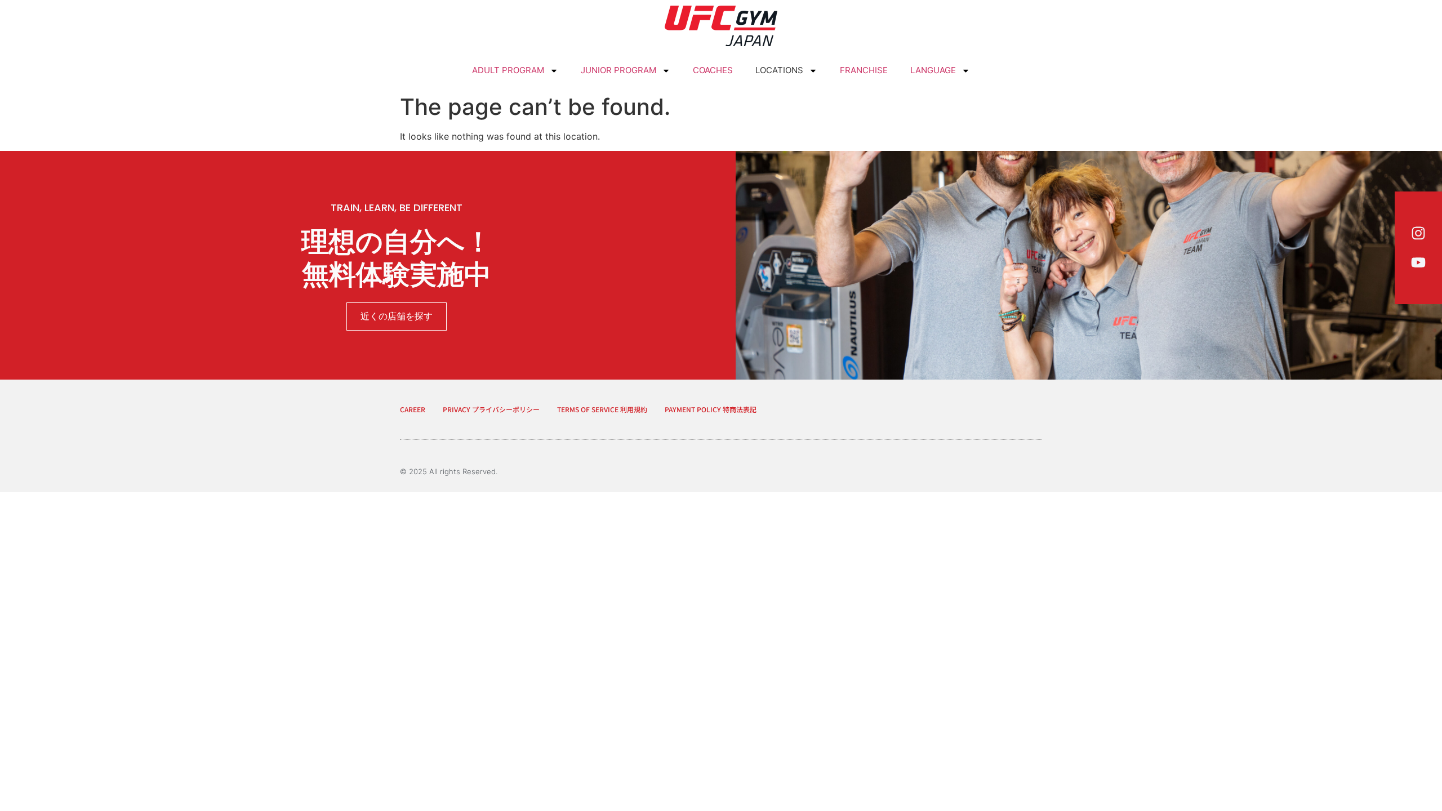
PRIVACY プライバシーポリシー (491, 409)
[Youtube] (1418, 262)
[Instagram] (1418, 233)
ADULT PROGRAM (508, 70)
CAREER (412, 409)
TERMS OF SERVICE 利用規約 (602, 409)
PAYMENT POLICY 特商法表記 (710, 409)
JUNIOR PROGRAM (618, 70)
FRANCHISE (864, 70)
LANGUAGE (933, 70)
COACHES (713, 70)
